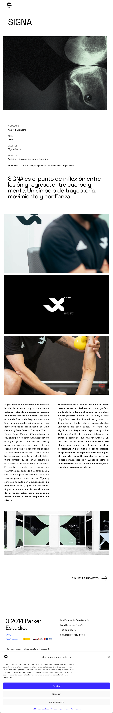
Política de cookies (40, 709)
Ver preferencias (56, 702)
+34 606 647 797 (69, 629)
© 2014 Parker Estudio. (23, 624)
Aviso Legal (76, 709)
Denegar (56, 694)
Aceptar (56, 686)
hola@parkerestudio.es (72, 634)
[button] (108, 657)
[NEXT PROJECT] (89, 578)
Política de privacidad (59, 709)
